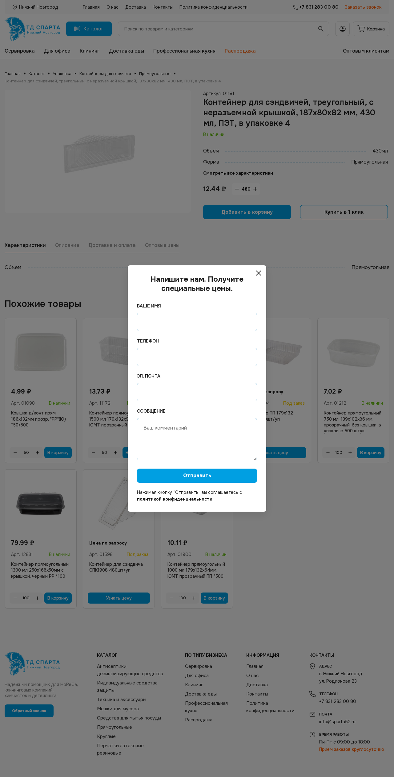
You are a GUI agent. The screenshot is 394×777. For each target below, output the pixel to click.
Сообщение (151, 411)
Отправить (197, 475)
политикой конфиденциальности (174, 499)
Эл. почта (148, 376)
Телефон (148, 341)
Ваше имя (149, 306)
